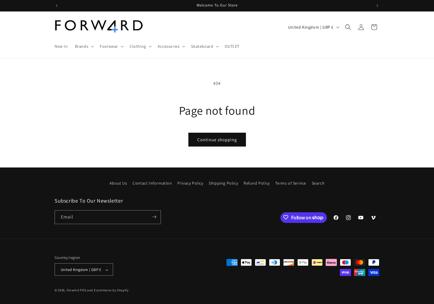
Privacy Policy (190, 183)
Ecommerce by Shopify (111, 290)
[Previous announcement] (56, 5)
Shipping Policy (223, 183)
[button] (84, 46)
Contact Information (152, 183)
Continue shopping (217, 139)
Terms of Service (290, 183)
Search (318, 183)
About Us (118, 183)
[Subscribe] (154, 217)
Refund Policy (257, 183)
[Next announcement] (377, 5)
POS (83, 290)
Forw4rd (73, 290)
